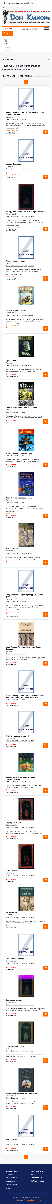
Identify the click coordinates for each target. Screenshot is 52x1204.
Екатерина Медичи (14, 1000)
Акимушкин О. (11, 599)
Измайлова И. (11, 214)
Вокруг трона (12, 548)
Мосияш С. (10, 873)
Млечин (9, 410)
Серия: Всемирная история (16, 119)
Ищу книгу (10, 1181)
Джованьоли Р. (12, 961)
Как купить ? (11, 1178)
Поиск (8, 33)
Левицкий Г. (11, 738)
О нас (8, 1188)
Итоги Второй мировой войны (19, 498)
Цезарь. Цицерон (13, 164)
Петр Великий (12, 870)
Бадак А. (9, 500)
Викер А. (9, 651)
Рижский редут (13, 1139)
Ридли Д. (9, 363)
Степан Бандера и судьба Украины (21, 407)
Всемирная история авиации (19, 453)
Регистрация (36, 1178)
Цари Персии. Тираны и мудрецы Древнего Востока (25, 648)
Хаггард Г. (10, 263)
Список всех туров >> (19, 69)
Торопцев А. (11, 313)
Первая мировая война (16, 310)
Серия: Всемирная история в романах (20, 216)
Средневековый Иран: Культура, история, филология (24, 596)
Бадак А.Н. (10, 117)
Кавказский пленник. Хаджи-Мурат (22, 1093)
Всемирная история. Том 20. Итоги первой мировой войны (25, 114)
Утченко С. (10, 166)
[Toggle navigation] (7, 48)
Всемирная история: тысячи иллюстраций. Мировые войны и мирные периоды (25, 696)
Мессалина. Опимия (15, 958)
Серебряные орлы (14, 823)
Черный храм (12, 912)
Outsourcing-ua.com (32, 1200)
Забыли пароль (37, 1181)
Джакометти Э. (12, 915)
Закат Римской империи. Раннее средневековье (20, 778)
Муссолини (11, 361)
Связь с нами (11, 1184)
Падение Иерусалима (15, 261)
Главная (9, 1174)
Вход (33, 1174)
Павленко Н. (11, 551)
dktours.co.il (32, 65)
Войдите (8, 3)
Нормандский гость (15, 1046)
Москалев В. (11, 1002)
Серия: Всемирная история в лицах (19, 169)
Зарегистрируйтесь (24, 3)
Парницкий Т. (11, 825)
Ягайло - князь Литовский (17, 736)
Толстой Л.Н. (11, 1096)
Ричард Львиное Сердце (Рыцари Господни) (26, 212)
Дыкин (8, 1142)
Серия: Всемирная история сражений (19, 315)
